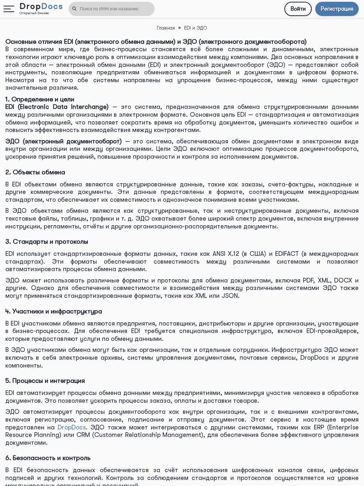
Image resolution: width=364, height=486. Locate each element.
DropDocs (72, 427)
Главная (166, 28)
